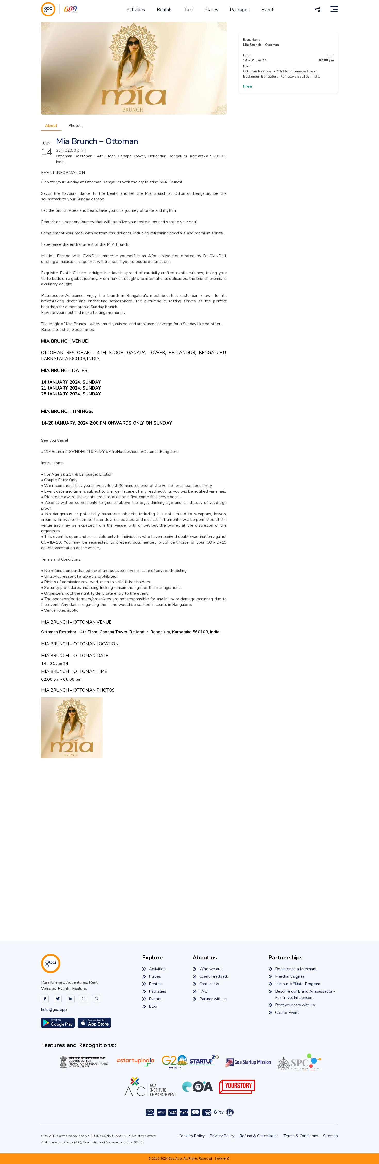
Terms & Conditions (301, 1136)
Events (268, 9)
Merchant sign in (289, 976)
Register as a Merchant (296, 969)
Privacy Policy (222, 1136)
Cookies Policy (192, 1136)
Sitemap (330, 1136)
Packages (240, 9)
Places (211, 9)
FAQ (203, 991)
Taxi (188, 9)
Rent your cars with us (295, 1005)
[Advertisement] (189, 842)
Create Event (287, 1012)
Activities (135, 9)
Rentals (164, 9)
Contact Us (209, 984)
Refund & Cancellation (259, 1136)
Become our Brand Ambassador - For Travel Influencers (305, 994)
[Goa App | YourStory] (237, 1087)
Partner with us (213, 999)
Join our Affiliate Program (297, 984)
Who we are (210, 969)
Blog (153, 1006)
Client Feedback (213, 976)
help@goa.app (54, 1010)
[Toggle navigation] (334, 9)
